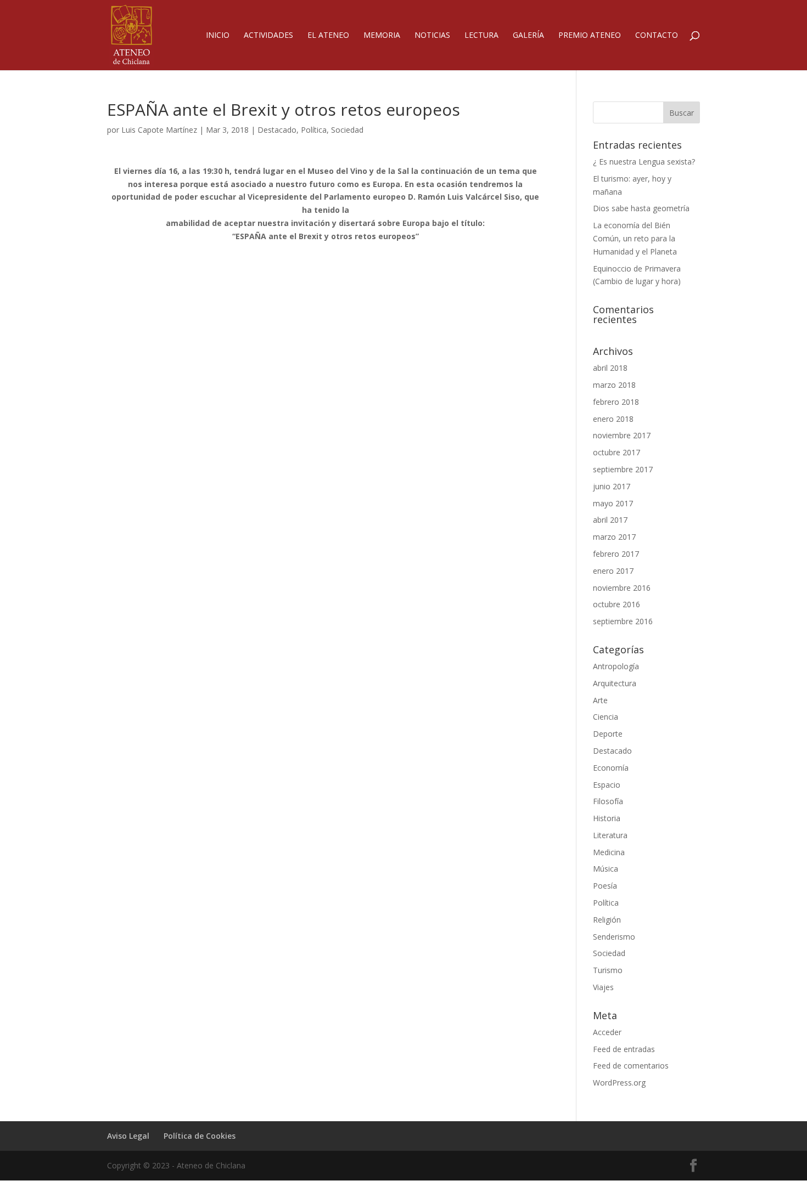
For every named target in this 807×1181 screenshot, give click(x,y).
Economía (611, 767)
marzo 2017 (614, 537)
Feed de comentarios (631, 1065)
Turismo (608, 970)
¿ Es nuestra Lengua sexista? (644, 161)
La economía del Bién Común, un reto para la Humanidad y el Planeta (635, 238)
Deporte (608, 733)
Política (314, 130)
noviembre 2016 (622, 588)
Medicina (609, 852)
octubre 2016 (616, 604)
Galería (528, 35)
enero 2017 (613, 571)
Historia (606, 818)
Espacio (606, 784)
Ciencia (605, 716)
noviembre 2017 (622, 435)
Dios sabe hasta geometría (641, 208)
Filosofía (608, 801)
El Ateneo (328, 35)
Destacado (276, 130)
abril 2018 (610, 368)
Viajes (603, 987)
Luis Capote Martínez (159, 130)
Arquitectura (614, 683)
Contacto (656, 35)
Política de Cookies (200, 1136)
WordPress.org (619, 1082)
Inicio (217, 35)
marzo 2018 (614, 385)
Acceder (607, 1032)
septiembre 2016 (623, 621)
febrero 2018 (616, 402)
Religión (607, 919)
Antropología (616, 666)
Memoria (381, 35)
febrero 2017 (616, 554)
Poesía (605, 885)
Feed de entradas (624, 1049)
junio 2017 (611, 486)
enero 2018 (613, 419)
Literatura (610, 835)
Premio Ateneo (589, 35)
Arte (600, 700)
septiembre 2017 (623, 469)
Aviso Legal (128, 1136)
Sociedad (347, 130)
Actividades (268, 35)
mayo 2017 (613, 503)
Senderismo (614, 936)
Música (605, 868)
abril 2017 (610, 520)
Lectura (481, 35)
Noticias (432, 35)
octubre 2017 (616, 452)
